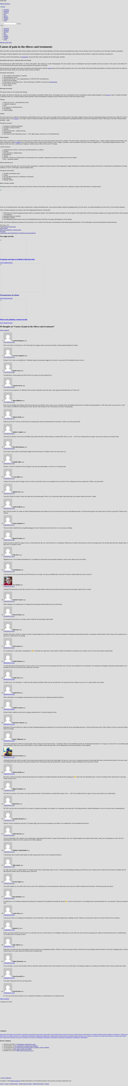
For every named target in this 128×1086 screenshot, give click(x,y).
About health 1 (10, 1034)
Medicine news (47, 1036)
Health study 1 (117, 1034)
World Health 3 (61, 1037)
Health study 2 (124, 1034)
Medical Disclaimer (38, 1084)
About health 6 (47, 1034)
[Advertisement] (52, 1016)
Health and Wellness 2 (108, 1034)
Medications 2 (39, 1036)
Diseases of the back (63, 1034)
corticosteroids (53, 82)
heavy (109, 95)
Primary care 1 (83, 1036)
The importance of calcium (9, 295)
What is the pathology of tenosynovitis (13, 319)
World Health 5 (76, 1037)
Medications (33, 1036)
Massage (5, 17)
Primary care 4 (104, 1036)
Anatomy (6, 12)
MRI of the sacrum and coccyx (25, 1050)
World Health (39, 1037)
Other (61, 1036)
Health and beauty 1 (88, 1034)
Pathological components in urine (26, 1044)
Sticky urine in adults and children (22, 1049)
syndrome (18, 142)
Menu (2, 25)
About (5, 20)
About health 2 (17, 1034)
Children (5, 19)
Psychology (13, 1037)
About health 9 (54, 1034)
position (16, 118)
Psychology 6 (33, 1037)
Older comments (4, 330)
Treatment (6, 9)
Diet (4, 14)
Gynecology (71, 1034)
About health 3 (24, 1034)
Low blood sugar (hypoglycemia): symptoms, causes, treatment (31, 1047)
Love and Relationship (24, 1036)
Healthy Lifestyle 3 (13, 1036)
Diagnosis (6, 11)
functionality (24, 57)
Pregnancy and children (68, 1036)
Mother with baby (55, 1036)
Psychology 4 (19, 1037)
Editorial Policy (14, 1084)
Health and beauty (78, 1034)
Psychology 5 (26, 1037)
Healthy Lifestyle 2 (4, 1036)
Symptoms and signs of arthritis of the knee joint (17, 259)
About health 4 (32, 1034)
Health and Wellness (98, 1034)
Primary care (77, 1036)
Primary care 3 (97, 1036)
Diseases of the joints (6, 42)
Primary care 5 (111, 1036)
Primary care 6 (119, 1036)
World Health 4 (69, 1037)
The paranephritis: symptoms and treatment (26, 1046)
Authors (47, 1084)
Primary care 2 (90, 1036)
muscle (50, 68)
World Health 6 (84, 1037)
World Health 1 (46, 1037)
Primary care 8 (6, 1037)
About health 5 (39, 1034)
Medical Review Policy (25, 1084)
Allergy (5, 16)
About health (3, 1034)
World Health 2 (54, 1037)
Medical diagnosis (5, 3)
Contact (6, 1084)
